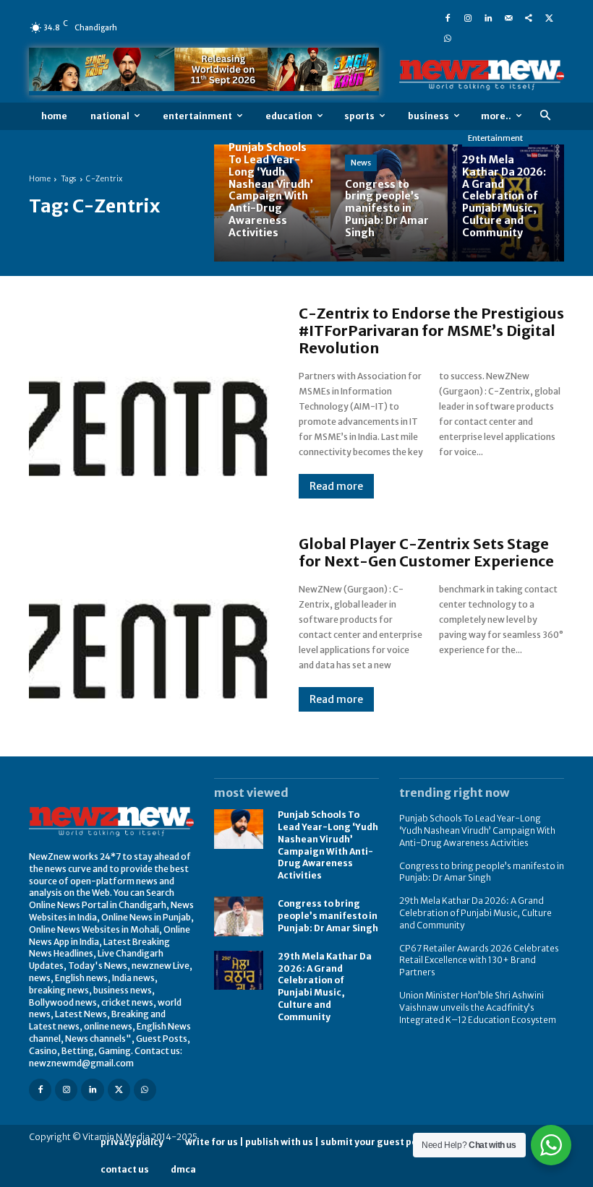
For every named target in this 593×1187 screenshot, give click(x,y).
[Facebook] (447, 17)
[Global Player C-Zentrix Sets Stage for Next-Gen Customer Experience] (149, 623)
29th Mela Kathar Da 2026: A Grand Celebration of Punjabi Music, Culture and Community (325, 986)
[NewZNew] (481, 75)
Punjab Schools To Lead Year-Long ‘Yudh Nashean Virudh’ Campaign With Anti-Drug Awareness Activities (477, 830)
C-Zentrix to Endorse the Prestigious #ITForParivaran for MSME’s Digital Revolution (431, 330)
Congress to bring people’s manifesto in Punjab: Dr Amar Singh (328, 915)
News (361, 162)
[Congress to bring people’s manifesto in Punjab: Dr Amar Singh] (388, 202)
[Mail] (508, 17)
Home (40, 179)
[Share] (528, 17)
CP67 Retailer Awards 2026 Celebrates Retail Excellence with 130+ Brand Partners (479, 960)
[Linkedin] (488, 17)
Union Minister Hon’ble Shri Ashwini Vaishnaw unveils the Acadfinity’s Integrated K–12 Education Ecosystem (477, 1007)
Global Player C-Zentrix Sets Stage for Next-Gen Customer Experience (426, 552)
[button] (545, 116)
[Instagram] (467, 17)
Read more (336, 486)
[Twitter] (548, 17)
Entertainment (495, 138)
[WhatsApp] (447, 37)
